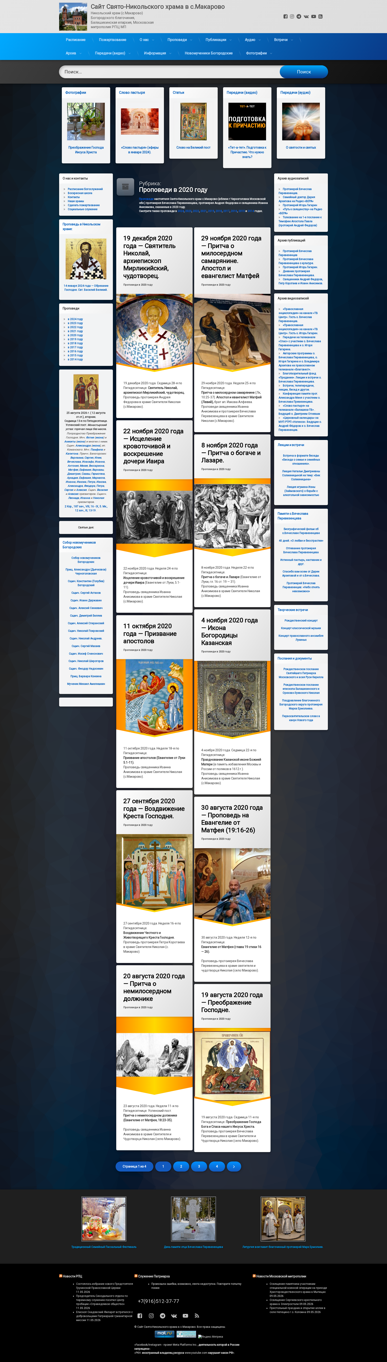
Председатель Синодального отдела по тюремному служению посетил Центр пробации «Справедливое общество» (102, 1300)
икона (99, 437)
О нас (144, 40)
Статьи (178, 92)
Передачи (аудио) (295, 92)
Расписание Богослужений (85, 189)
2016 (234, 211)
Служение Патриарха (154, 1276)
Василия (102, 489)
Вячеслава (74, 461)
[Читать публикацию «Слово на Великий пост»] (193, 121)
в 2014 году (75, 359)
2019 (211, 211)
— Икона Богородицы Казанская (229, 632)
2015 (242, 211)
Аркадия (72, 477)
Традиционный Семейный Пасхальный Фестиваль (103, 1247)
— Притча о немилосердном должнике (154, 987)
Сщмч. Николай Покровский (86, 630)
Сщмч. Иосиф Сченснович (86, 653)
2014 (251, 211)
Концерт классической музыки (301, 628)
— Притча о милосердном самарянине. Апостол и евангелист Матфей (231, 257)
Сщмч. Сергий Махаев (86, 646)
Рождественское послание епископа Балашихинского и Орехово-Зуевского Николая (301, 688)
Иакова (81, 481)
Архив (71, 53)
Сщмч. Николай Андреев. (86, 638)
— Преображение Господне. (232, 1002)
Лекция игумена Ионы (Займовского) (301, 491)
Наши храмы (76, 201)
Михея (84, 465)
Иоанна (100, 461)
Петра (91, 481)
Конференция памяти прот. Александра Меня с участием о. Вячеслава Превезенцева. (299, 397)
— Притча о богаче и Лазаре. (231, 453)
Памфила (96, 449)
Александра (83, 445)
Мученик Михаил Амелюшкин (86, 683)
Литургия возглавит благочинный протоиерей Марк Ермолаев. (283, 1247)
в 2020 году (75, 335)
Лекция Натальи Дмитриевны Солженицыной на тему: (301, 475)
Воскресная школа (80, 193)
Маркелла (98, 477)
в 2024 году (75, 319)
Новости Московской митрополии (281, 1276)
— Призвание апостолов (150, 633)
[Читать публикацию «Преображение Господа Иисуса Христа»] (86, 121)
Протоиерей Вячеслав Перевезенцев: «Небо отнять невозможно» (301, 587)
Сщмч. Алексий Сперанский (86, 623)
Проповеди (177, 40)
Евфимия (85, 469)
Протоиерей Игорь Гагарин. (300, 267)
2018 (219, 211)
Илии (98, 457)
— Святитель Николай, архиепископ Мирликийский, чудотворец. (149, 257)
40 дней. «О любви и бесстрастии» (301, 540)
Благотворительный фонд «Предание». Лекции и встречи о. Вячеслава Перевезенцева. (300, 377)
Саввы (86, 473)
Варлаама (76, 457)
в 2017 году (75, 347)
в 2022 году (75, 327)
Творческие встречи (293, 610)
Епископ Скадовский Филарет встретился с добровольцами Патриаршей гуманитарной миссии (104, 1316)
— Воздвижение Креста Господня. (154, 808)
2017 (226, 211)
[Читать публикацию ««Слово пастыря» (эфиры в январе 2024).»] (139, 121)
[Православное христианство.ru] (186, 1336)
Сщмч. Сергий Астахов (86, 592)
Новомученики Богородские (209, 53)
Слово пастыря (132, 92)
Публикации (216, 40)
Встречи (281, 40)
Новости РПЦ (72, 1276)
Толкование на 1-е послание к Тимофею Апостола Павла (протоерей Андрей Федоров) (300, 221)
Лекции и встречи (291, 445)
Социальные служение (82, 209)
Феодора (89, 485)
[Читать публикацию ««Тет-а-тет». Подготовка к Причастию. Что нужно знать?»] (247, 121)
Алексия (81, 489)
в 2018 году (75, 343)
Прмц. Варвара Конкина (86, 676)
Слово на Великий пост (193, 147)
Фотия (90, 437)
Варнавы (98, 469)
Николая (98, 498)
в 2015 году (75, 355)
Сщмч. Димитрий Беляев (86, 615)
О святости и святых (301, 147)
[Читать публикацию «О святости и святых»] (301, 121)
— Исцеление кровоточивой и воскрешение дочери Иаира (153, 446)
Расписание (76, 40)
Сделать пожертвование (84, 205)
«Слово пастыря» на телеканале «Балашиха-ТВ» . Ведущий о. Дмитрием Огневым (299, 409)
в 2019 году (75, 339)
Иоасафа (88, 461)
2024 (181, 211)
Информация (155, 53)
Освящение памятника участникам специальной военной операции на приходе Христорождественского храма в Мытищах (298, 1288)
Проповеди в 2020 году (138, 284)
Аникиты (69, 441)
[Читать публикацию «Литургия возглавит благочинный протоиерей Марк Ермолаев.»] (283, 1219)
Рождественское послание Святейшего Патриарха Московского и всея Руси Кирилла (301, 673)
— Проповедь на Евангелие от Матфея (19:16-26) (232, 819)
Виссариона (96, 465)
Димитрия (73, 473)
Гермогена (98, 473)
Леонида (73, 498)
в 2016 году (75, 351)
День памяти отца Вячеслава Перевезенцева (193, 1247)
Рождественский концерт (301, 620)
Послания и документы (295, 658)
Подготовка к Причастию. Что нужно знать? (247, 152)
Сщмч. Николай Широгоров (86, 661)
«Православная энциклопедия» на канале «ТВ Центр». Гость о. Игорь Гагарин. (298, 329)
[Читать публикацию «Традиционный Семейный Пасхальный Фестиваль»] (104, 1219)
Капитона (72, 453)
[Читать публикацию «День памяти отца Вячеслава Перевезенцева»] (193, 1219)
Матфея (73, 469)
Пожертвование (112, 40)
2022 (196, 211)
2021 (203, 211)
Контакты (74, 197)
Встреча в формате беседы (301, 459)
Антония (73, 465)
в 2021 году (75, 331)
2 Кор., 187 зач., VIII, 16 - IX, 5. (83, 506)
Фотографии (256, 53)
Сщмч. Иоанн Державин (86, 600)
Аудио (250, 40)
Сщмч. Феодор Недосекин (86, 668)
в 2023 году (75, 323)
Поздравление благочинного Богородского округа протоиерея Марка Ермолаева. (301, 704)
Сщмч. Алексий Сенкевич (86, 608)
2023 (188, 211)
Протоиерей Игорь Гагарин (300, 205)
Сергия (88, 457)
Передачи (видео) (110, 53)
